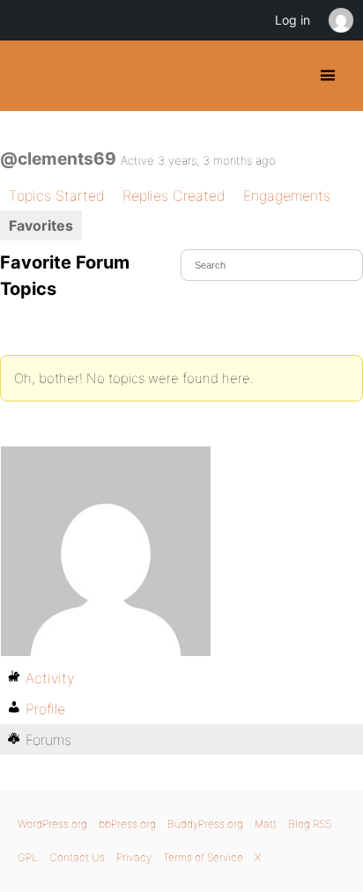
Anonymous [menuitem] (340, 20)
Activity (50, 678)
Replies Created (174, 195)
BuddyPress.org (28, 76)
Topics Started (57, 195)
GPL (28, 857)
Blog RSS (309, 823)
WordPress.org (52, 823)
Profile (45, 709)
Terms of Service (203, 857)
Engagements (286, 195)
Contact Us (77, 857)
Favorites (41, 225)
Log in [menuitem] (292, 19)
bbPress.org (127, 823)
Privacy (134, 857)
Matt (266, 823)
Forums (48, 739)
